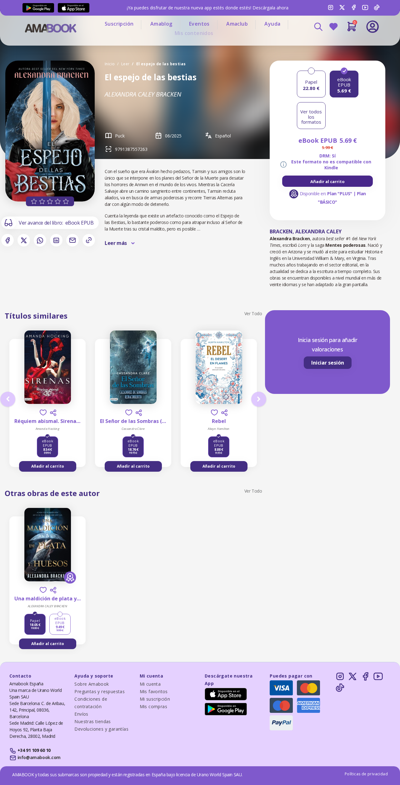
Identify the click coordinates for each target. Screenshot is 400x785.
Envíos (81, 714)
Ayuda (272, 23)
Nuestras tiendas (92, 721)
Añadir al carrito (327, 181)
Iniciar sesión (327, 362)
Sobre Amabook (91, 684)
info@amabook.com (39, 757)
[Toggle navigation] (346, 43)
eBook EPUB (79, 222)
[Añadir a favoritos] (43, 412)
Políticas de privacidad (366, 774)
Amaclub (237, 23)
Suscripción (119, 23)
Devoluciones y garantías (101, 729)
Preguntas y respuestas (99, 691)
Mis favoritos (154, 691)
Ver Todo (253, 313)
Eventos (199, 23)
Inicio (110, 64)
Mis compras (153, 706)
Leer (125, 64)
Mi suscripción (155, 699)
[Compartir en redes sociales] (53, 412)
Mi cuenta (150, 684)
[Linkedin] (56, 240)
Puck (120, 136)
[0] (352, 29)
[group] (327, 181)
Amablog (161, 23)
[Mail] (72, 240)
